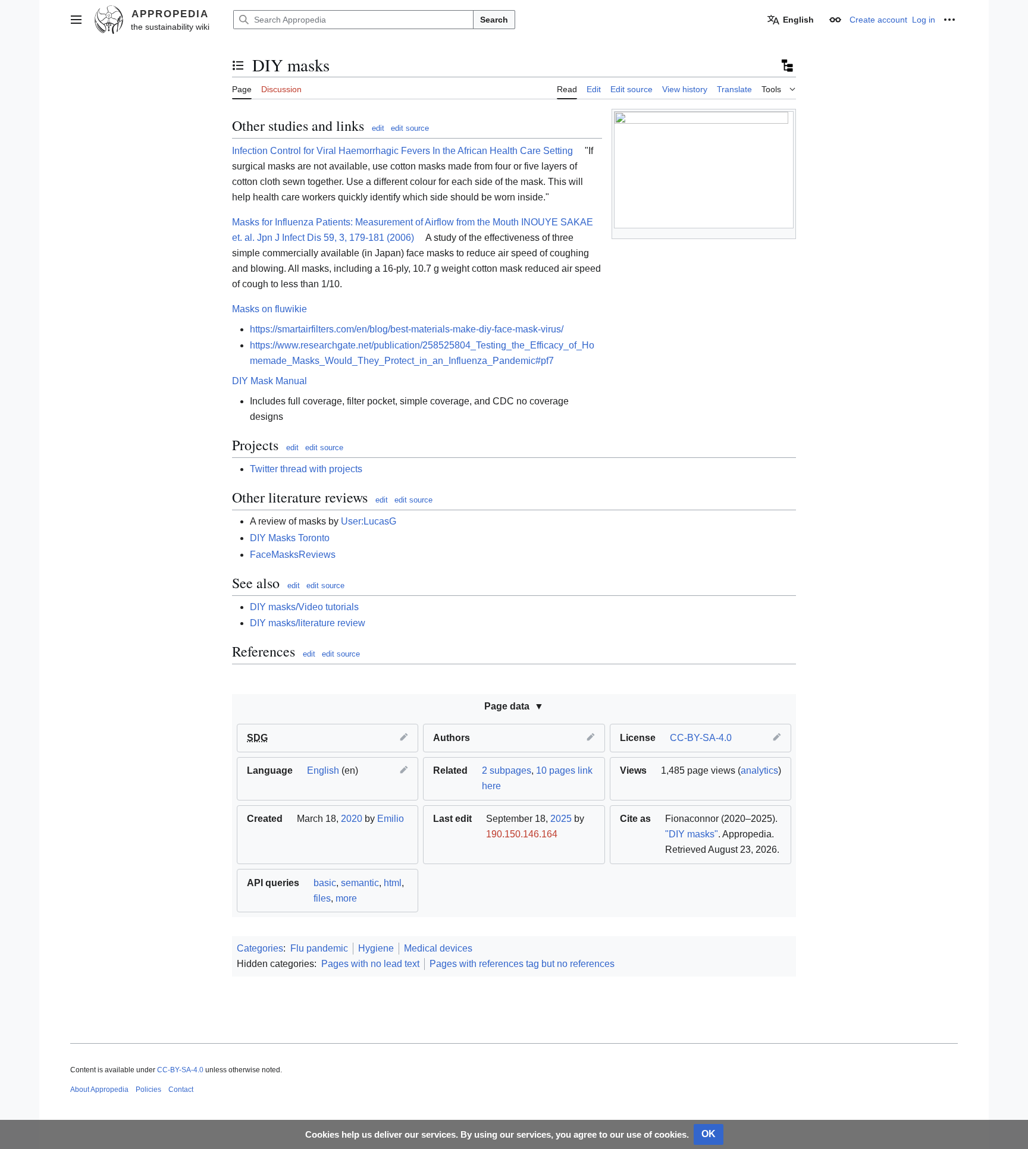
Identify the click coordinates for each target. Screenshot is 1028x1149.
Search (494, 19)
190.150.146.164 (521, 834)
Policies (148, 1089)
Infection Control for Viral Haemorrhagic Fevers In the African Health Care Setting (402, 151)
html (393, 883)
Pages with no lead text (370, 964)
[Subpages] (786, 65)
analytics (759, 770)
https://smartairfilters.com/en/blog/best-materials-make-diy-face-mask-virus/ (406, 329)
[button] (76, 19)
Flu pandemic (319, 948)
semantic (360, 883)
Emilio (390, 819)
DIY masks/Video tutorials (304, 607)
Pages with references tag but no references (522, 964)
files (322, 898)
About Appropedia (99, 1089)
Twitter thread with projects (306, 469)
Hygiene (376, 948)
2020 (351, 819)
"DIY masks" (691, 834)
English (323, 770)
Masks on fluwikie (269, 309)
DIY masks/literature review (307, 623)
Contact (180, 1089)
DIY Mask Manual (269, 381)
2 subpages (506, 770)
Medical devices (438, 948)
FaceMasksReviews (293, 555)
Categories (260, 948)
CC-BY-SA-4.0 (701, 738)
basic (325, 883)
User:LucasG (368, 521)
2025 (561, 819)
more (346, 898)
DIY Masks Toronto (290, 538)
